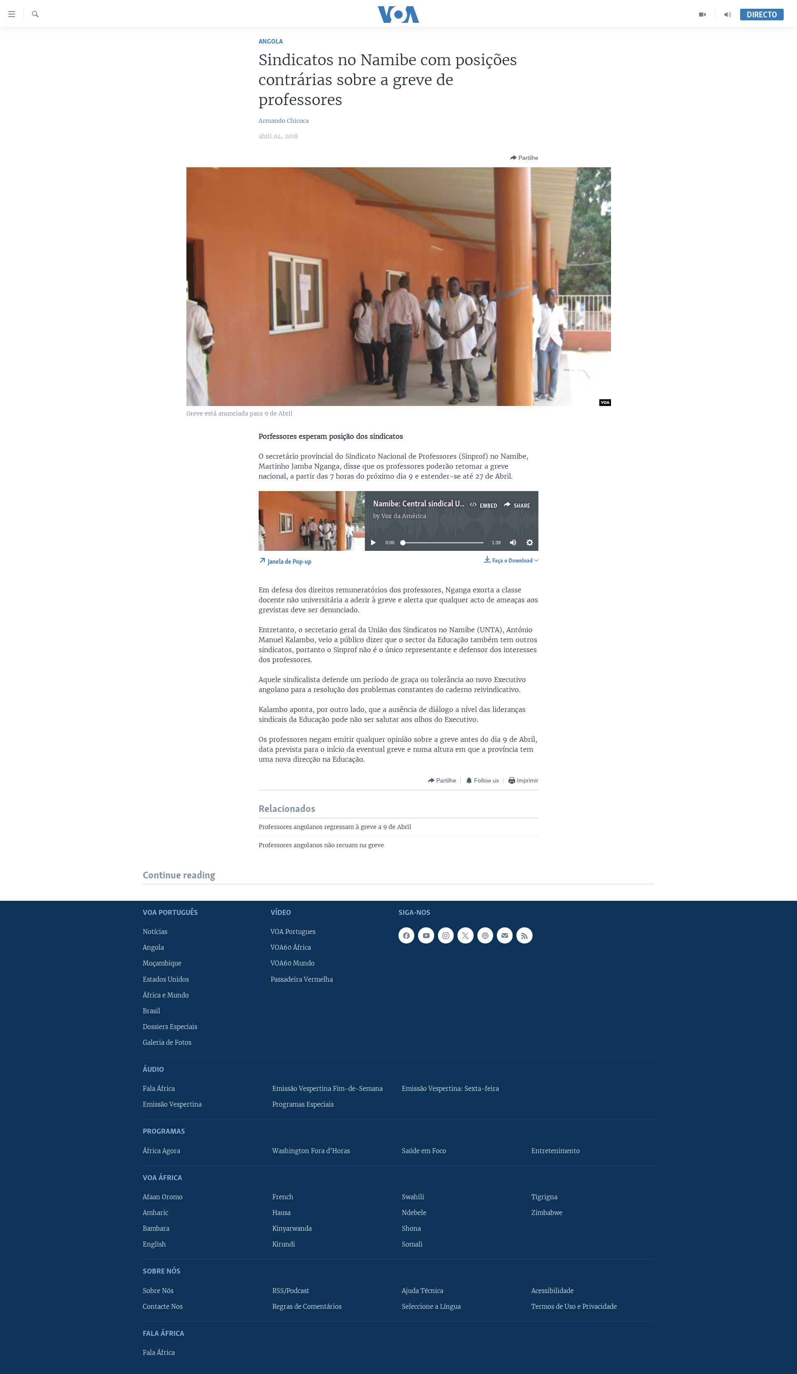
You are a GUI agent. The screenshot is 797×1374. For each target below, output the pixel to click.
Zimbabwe (546, 1213)
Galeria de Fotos (167, 1042)
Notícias (155, 932)
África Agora (161, 1150)
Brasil (151, 1011)
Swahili (413, 1197)
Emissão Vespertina (172, 1104)
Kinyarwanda (292, 1228)
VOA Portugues (293, 932)
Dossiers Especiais (170, 1026)
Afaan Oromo (163, 1197)
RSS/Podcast (290, 1290)
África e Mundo (166, 995)
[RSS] (524, 935)
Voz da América (403, 516)
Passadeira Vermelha (302, 979)
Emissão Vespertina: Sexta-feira (450, 1089)
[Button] (524, 158)
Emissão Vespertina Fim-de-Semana (327, 1089)
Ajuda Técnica (422, 1290)
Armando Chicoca (284, 121)
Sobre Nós (158, 1290)
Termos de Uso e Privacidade (574, 1306)
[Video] (702, 14)
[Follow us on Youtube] (426, 935)
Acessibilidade (552, 1290)
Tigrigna (544, 1197)
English (154, 1244)
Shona (411, 1228)
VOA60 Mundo (293, 963)
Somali (412, 1244)
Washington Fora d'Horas (311, 1150)
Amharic (155, 1213)
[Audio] (727, 14)
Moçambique (162, 963)
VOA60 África (291, 947)
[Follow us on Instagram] (446, 935)
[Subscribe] (505, 935)
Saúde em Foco (424, 1150)
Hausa (281, 1213)
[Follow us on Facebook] (406, 935)
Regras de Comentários (307, 1306)
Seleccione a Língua (431, 1306)
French (282, 1197)
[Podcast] (485, 935)
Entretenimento (555, 1150)
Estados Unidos (166, 979)
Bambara (156, 1228)
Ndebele (414, 1213)
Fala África (159, 1089)
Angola (271, 41)
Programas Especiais (303, 1104)
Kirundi (283, 1244)
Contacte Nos (163, 1306)
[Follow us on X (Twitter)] (465, 935)
